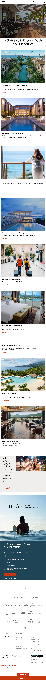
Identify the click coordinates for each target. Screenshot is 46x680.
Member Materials (20, 646)
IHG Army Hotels (19, 643)
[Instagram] (9, 636)
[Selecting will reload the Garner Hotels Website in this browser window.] (38, 613)
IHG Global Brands (20, 637)
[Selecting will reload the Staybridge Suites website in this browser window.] (23, 621)
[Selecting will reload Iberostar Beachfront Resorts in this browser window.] (39, 605)
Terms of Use (19, 650)
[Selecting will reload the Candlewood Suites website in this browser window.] (38, 621)
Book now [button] (4, 238)
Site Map (33, 652)
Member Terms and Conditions (22, 648)
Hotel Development (35, 637)
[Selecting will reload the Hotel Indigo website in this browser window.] (6, 605)
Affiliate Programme (35, 639)
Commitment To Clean (35, 644)
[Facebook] (3, 636)
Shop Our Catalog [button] (6, 187)
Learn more (34, 661)
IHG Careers (18, 635)
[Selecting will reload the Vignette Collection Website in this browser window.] (31, 597)
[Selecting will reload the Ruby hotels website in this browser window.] (26, 605)
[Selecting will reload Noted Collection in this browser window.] (13, 605)
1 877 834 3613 (16, 656)
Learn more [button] (4, 92)
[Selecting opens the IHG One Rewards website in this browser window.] (23, 628)
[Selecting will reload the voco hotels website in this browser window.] (19, 605)
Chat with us (18, 641)
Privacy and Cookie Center (36, 650)
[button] (44, 2)
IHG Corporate (34, 646)
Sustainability (19, 644)
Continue (23, 674)
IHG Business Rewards (35, 641)
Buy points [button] (4, 284)
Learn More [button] (4, 140)
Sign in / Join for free (38, 1)
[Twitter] (5, 636)
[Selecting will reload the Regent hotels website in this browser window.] (15, 597)
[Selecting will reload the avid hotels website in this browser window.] (7, 621)
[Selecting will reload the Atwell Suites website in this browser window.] (15, 621)
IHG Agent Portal (19, 639)
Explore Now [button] (5, 400)
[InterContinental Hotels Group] (4, 2)
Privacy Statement (7, 670)
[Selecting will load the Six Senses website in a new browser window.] (7, 597)
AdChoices (33, 648)
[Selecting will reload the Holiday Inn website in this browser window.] (31, 613)
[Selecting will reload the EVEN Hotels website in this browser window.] (15, 613)
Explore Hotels (34, 635)
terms (3, 669)
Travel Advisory (34, 643)
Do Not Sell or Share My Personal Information (23, 652)
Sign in (15, 578)
